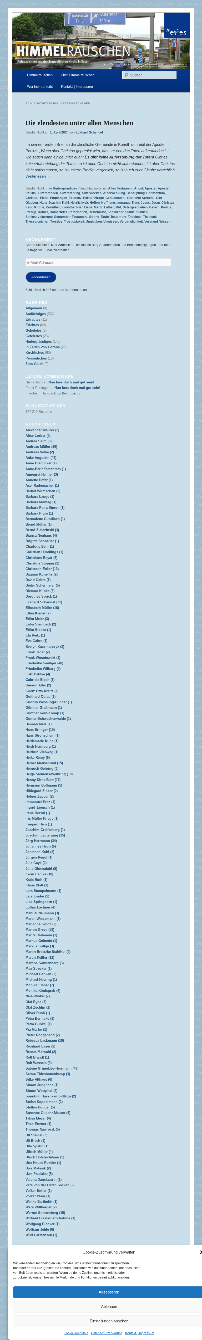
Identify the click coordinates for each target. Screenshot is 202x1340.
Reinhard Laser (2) (40, 1046)
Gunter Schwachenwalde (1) (48, 719)
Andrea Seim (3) (39, 441)
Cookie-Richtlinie (76, 1333)
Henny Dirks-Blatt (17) (43, 780)
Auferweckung (114, 193)
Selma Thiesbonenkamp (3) (48, 1074)
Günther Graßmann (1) (44, 708)
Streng (94, 217)
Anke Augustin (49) (41, 458)
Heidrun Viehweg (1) (42, 752)
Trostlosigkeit (74, 221)
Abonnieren (40, 277)
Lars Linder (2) (37, 896)
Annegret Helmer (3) (42, 474)
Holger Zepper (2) (40, 796)
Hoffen (95, 202)
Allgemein (34, 308)
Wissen (164, 221)
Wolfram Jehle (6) (40, 1229)
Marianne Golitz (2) (41, 924)
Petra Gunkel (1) (39, 1024)
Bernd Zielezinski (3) (42, 530)
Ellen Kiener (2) (38, 613)
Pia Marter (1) (36, 1029)
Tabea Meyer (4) (38, 1118)
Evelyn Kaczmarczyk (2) (45, 647)
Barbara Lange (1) (40, 497)
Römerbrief (58, 212)
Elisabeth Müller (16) (42, 608)
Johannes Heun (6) (41, 846)
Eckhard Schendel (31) (44, 602)
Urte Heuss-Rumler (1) (43, 1163)
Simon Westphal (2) (41, 1091)
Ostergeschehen (135, 207)
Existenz (75, 198)
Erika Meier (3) (37, 619)
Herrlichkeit (79, 202)
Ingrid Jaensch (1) (40, 807)
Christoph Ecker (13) (42, 569)
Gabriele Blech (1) (40, 680)
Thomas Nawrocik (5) (43, 1129)
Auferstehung (69, 193)
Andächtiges (36, 314)
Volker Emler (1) (39, 1191)
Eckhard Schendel (89, 132)
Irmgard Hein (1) (39, 824)
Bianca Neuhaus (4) (41, 535)
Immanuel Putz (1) (40, 802)
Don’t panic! (72, 393)
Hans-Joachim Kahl (54, 202)
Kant (29, 207)
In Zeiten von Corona (43, 347)
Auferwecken (92, 193)
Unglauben (94, 221)
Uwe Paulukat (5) (39, 1174)
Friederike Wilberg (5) (43, 669)
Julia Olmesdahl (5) (41, 869)
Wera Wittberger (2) (41, 1207)
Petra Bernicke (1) (40, 1018)
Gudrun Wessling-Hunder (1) (49, 702)
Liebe (88, 207)
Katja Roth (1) (36, 880)
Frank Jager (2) (38, 652)
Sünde (130, 212)
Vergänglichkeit (131, 221)
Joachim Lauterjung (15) (45, 835)
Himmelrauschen (40, 75)
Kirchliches (35, 353)
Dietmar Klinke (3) (40, 591)
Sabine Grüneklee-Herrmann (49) (52, 1068)
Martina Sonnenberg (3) (45, 963)
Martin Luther (104, 207)
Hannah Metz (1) (39, 724)
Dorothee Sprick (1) (41, 596)
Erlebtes (32, 325)
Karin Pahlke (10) (39, 874)
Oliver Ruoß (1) (38, 1013)
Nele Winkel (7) (38, 996)
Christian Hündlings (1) (44, 552)
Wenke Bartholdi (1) (41, 1202)
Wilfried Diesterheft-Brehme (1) (50, 1218)
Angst (138, 188)
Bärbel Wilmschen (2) (43, 491)
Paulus (166, 207)
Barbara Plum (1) (39, 513)
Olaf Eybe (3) (36, 1002)
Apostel (150, 188)
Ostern (154, 207)
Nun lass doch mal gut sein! (71, 382)
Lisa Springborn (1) (41, 902)
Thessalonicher (37, 221)
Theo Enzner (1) (38, 1124)
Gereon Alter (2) (38, 685)
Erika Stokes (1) (38, 630)
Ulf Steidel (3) (36, 1135)
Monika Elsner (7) (40, 985)
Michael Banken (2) (41, 974)
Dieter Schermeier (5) (43, 585)
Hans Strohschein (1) (42, 735)
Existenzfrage (93, 198)
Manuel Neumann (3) (42, 913)
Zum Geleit (34, 364)
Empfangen (58, 198)
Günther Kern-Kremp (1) (45, 713)
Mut (118, 207)
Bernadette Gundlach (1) (45, 519)
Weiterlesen (38, 176)
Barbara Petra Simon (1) (45, 508)
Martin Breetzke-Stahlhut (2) (48, 952)
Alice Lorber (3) (38, 436)
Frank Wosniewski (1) (43, 658)
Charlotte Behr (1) (40, 546)
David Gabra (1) (38, 580)
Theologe (135, 217)
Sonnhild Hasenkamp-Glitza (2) (51, 1096)
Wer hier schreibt (40, 87)
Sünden (142, 212)
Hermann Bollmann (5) (44, 785)
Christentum (155, 193)
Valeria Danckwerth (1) (44, 1180)
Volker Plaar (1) (38, 1196)
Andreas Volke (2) (40, 452)
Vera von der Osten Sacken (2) (50, 1185)
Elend (44, 198)
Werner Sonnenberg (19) (45, 1213)
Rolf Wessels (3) (39, 1063)
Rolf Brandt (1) (37, 1057)
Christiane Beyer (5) (41, 558)
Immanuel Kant (128, 202)
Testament (118, 217)
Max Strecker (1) (39, 969)
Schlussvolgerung (39, 217)
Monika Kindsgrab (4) (43, 991)
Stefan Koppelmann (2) (44, 1102)
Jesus (145, 202)
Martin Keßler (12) (40, 957)
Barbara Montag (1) (41, 502)
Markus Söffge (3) (40, 946)
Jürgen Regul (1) (39, 857)
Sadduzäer (116, 212)
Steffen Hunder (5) (40, 1107)
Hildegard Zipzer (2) (42, 791)
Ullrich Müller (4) (39, 1152)
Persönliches (36, 358)
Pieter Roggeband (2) (43, 1035)
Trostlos (56, 221)
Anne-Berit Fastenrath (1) (46, 469)
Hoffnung (108, 202)
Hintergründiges (65, 188)
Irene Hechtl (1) (38, 813)
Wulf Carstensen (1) (41, 1235)
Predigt (31, 212)
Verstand (151, 221)
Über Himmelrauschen (77, 75)
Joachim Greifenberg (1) (45, 830)
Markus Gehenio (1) (41, 941)
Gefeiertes (34, 336)
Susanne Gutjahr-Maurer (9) (48, 1113)
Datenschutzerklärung (107, 1333)
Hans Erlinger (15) (40, 730)
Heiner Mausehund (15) (44, 763)
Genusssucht (115, 198)
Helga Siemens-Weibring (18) (49, 774)
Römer (43, 212)
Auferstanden (47, 193)
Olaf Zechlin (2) (38, 1007)
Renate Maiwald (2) (41, 1052)
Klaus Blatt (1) (37, 885)
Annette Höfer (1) (39, 480)
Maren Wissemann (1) (43, 919)
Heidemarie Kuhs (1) (42, 741)
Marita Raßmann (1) (41, 935)
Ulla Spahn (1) (37, 1146)
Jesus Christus (163, 202)
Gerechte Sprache (140, 198)
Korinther (53, 207)
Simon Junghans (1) (42, 1085)
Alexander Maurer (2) (42, 430)
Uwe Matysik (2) (38, 1168)
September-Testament (71, 217)
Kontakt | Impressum (139, 1333)
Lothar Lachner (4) (40, 907)
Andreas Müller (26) (41, 447)
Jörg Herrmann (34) (41, 841)
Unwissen (110, 221)
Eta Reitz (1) (35, 635)
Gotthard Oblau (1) (40, 697)
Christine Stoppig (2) (42, 563)
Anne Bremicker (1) (41, 463)
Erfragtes (33, 319)
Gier (159, 198)
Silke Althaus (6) (39, 1079)
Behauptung (136, 193)
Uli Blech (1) (35, 1141)
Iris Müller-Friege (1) (42, 818)
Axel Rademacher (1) (42, 485)
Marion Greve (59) (40, 930)
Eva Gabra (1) (36, 641)
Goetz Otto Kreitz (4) (42, 691)
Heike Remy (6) (38, 757)
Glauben (32, 202)
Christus (32, 198)
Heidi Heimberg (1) (41, 746)
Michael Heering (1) (41, 980)
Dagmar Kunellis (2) (42, 574)
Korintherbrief (72, 207)
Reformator (97, 212)
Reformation (77, 212)
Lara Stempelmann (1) (43, 891)
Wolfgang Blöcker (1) (42, 1224)
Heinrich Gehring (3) (42, 769)
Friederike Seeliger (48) (44, 663)
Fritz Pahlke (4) (38, 674)
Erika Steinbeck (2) (41, 624)
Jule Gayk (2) (36, 863)
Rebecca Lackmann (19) (45, 1041)
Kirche (39, 207)
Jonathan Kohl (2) (40, 852)
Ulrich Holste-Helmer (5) (45, 1157)
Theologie (150, 217)
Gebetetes (34, 330)
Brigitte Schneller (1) (42, 541)
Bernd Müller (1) (39, 524)
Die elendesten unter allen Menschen (79, 123)
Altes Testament (120, 188)
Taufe (105, 217)
